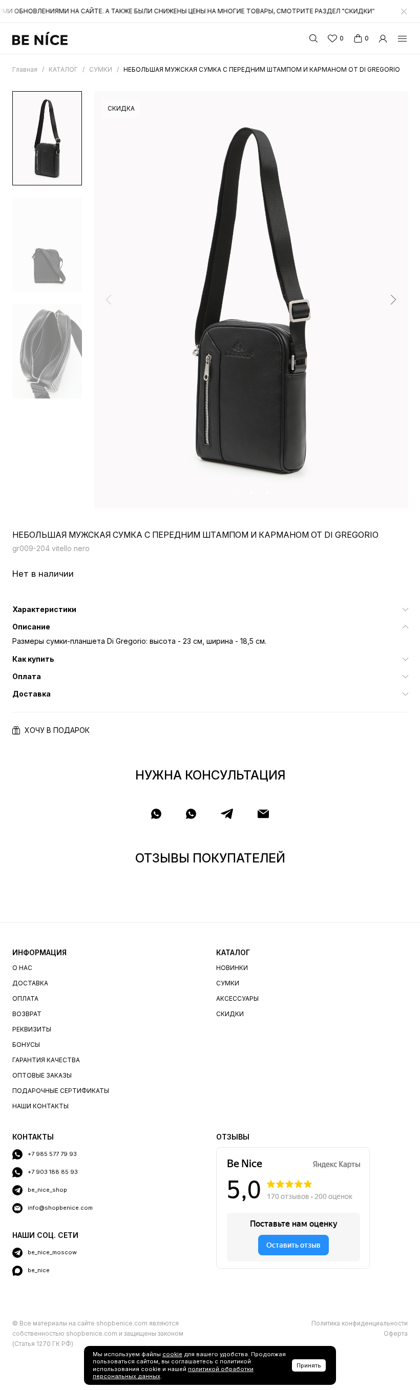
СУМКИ (227, 983)
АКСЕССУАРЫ (237, 998)
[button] (235, 493)
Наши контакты (40, 1106)
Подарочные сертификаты (60, 1090)
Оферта (396, 1333)
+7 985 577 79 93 (52, 1153)
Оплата (25, 998)
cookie (172, 1354)
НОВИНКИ (232, 968)
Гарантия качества (46, 1060)
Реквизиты (31, 1029)
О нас (22, 968)
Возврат (26, 1014)
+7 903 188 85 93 (53, 1171)
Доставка (30, 983)
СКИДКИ (230, 1014)
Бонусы (26, 1044)
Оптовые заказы (42, 1075)
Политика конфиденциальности (359, 1323)
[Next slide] (393, 299)
